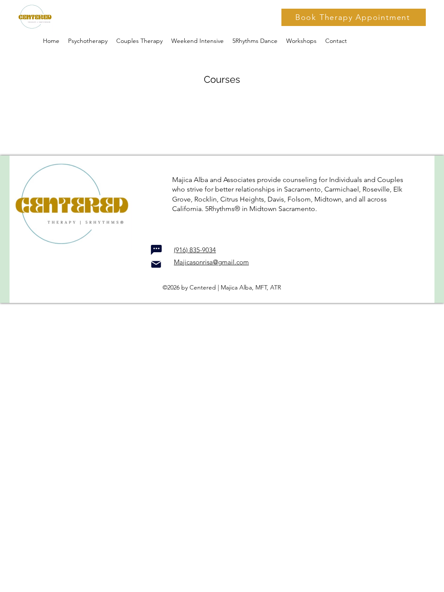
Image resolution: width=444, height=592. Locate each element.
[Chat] (156, 249)
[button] (301, 40)
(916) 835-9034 (195, 250)
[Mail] (156, 264)
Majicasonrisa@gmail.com (211, 262)
